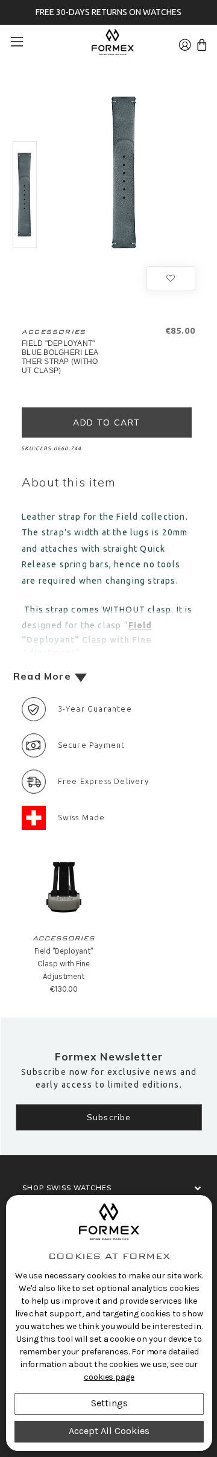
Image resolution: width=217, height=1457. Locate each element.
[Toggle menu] (21, 41)
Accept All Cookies (109, 1430)
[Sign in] (185, 41)
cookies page (109, 1377)
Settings (109, 1403)
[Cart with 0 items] (201, 41)
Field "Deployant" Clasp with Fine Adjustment (63, 963)
